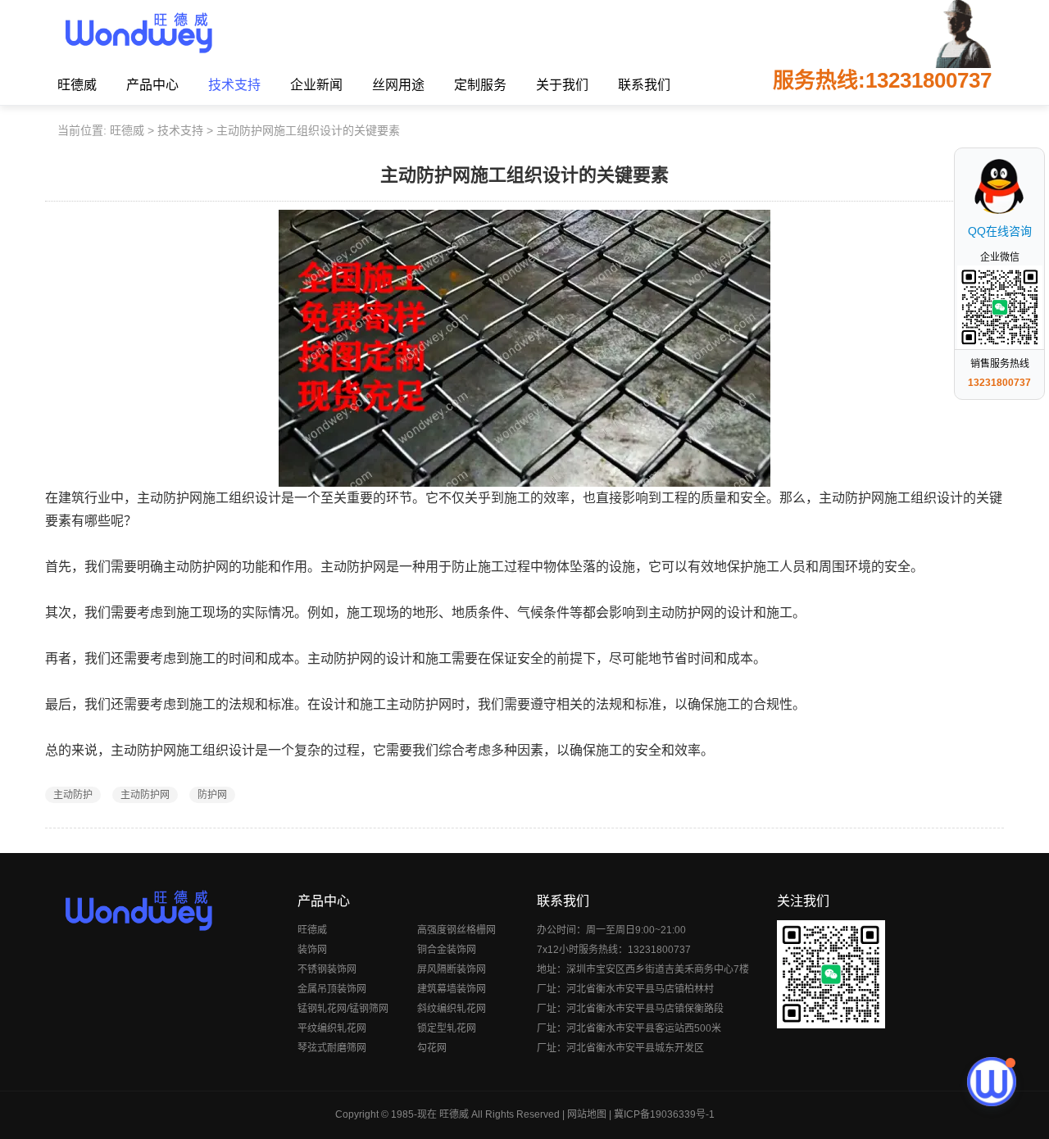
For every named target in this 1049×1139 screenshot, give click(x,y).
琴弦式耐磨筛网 (331, 1048)
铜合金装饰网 (446, 949)
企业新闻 (316, 85)
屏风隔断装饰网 (451, 969)
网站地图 (586, 1114)
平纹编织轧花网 (331, 1028)
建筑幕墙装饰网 (451, 989)
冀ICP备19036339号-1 (664, 1114)
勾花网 (432, 1048)
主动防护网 (145, 795)
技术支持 (234, 85)
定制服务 (480, 85)
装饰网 (312, 949)
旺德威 (77, 85)
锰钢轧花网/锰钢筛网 (342, 1008)
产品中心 (152, 85)
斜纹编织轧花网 (451, 1008)
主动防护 (73, 795)
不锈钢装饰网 (326, 969)
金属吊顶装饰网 (331, 989)
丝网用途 (398, 85)
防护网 (212, 795)
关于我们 (562, 85)
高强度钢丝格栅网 (456, 930)
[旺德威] (138, 32)
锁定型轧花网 (446, 1028)
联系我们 (644, 85)
